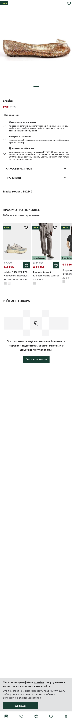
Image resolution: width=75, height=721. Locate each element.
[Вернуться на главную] (6, 716)
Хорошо (20, 705)
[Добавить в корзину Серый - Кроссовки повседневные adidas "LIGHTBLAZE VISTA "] (26, 265)
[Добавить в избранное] (68, 3)
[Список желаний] (51, 716)
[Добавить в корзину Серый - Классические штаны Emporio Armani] (56, 265)
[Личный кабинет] (66, 716)
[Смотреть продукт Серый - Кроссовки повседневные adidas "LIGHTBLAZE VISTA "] (17, 241)
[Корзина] (36, 716)
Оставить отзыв (36, 359)
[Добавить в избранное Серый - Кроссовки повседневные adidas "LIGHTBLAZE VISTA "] (25, 227)
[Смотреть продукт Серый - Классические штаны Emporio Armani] (46, 241)
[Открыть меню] (21, 716)
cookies (39, 682)
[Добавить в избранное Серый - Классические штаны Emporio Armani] (55, 227)
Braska (8, 100)
